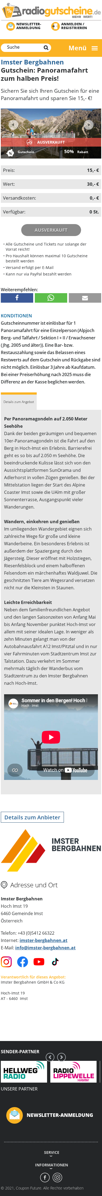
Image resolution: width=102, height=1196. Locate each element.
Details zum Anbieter (32, 817)
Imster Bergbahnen (32, 61)
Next (88, 123)
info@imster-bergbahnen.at (45, 948)
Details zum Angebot (19, 401)
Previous (13, 125)
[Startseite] (51, 10)
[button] (17, 298)
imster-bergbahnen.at (43, 940)
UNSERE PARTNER (19, 1089)
